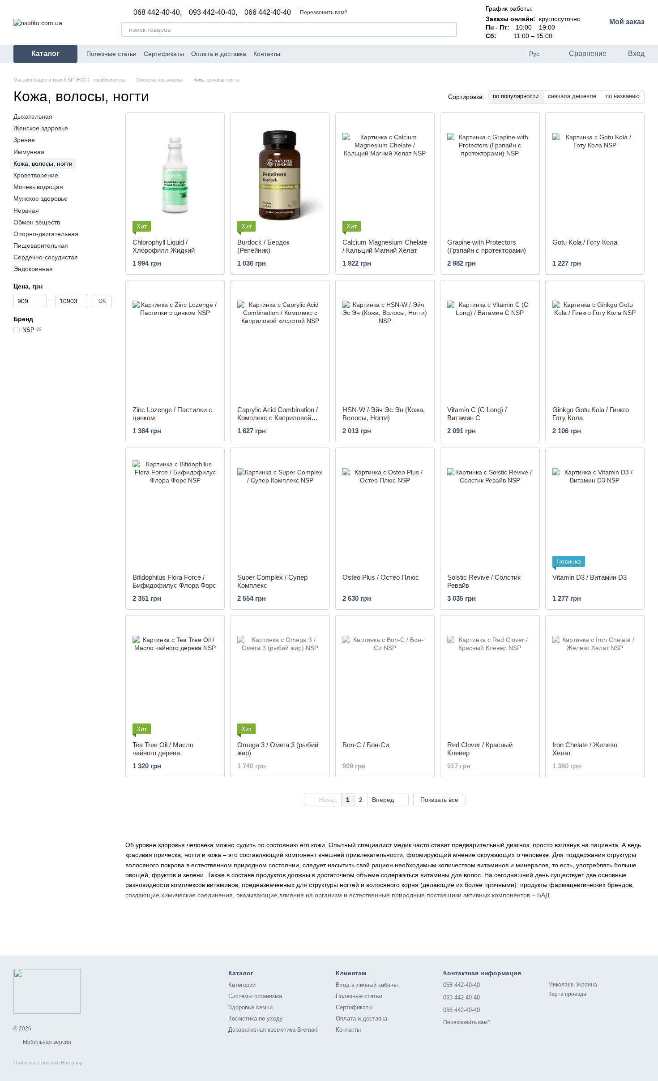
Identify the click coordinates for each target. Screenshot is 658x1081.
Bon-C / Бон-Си (365, 745)
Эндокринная (33, 268)
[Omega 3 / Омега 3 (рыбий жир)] (279, 678)
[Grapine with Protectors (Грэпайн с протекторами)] (489, 176)
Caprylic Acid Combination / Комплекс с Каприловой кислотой (277, 418)
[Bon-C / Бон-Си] (384, 678)
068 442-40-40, (157, 12)
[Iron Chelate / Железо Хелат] (594, 678)
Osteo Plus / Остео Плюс (380, 577)
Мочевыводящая (38, 186)
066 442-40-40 (267, 12)
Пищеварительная (40, 245)
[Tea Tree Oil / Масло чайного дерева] (175, 678)
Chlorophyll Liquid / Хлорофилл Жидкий (163, 246)
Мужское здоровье (40, 198)
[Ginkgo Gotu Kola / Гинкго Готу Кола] (594, 343)
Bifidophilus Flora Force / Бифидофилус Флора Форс (174, 581)
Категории (242, 985)
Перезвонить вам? (323, 12)
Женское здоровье (40, 128)
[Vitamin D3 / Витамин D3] (594, 511)
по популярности (515, 96)
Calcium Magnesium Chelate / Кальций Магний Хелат (384, 246)
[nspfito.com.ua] (47, 991)
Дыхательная (32, 116)
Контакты (266, 53)
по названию (623, 96)
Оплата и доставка (218, 53)
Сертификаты (164, 53)
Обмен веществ (36, 221)
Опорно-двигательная (45, 233)
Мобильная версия (46, 1042)
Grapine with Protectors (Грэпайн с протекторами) (486, 246)
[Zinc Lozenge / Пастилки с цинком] (175, 343)
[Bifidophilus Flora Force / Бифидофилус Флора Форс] (175, 511)
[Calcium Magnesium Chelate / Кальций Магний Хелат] (384, 176)
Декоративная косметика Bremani (273, 1029)
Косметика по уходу (255, 1018)
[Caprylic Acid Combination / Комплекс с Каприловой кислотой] (279, 343)
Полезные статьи (111, 53)
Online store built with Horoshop (47, 1062)
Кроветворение (35, 175)
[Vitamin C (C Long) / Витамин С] (489, 343)
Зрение (24, 139)
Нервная (26, 210)
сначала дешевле (572, 96)
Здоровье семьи (250, 1007)
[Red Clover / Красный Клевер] (489, 678)
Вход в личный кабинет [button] (367, 985)
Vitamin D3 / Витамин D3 (589, 577)
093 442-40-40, (213, 12)
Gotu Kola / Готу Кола (584, 242)
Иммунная (28, 151)
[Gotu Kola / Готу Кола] (594, 176)
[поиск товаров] (450, 29)
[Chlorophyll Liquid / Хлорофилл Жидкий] (175, 176)
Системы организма (255, 996)
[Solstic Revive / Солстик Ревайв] (489, 511)
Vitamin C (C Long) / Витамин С (477, 414)
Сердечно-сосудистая (45, 257)
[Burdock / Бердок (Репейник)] (279, 176)
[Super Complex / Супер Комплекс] (279, 511)
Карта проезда (567, 994)
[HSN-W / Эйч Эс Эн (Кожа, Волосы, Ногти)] (384, 343)
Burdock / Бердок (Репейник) (263, 246)
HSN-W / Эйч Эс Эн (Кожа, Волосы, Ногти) (383, 414)
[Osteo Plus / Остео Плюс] (384, 511)
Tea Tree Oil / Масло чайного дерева (162, 749)
